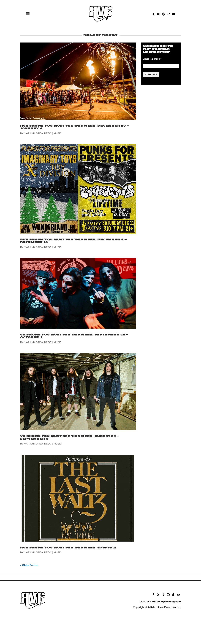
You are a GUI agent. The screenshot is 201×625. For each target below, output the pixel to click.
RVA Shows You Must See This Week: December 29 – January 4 (74, 127)
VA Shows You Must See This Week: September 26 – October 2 (74, 336)
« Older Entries (29, 565)
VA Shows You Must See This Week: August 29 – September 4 (69, 437)
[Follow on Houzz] (163, 13)
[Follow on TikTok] (168, 13)
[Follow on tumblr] (163, 594)
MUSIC (58, 133)
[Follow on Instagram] (158, 13)
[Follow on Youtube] (173, 13)
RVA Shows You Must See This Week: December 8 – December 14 (73, 241)
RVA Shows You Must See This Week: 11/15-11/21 (68, 547)
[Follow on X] (158, 594)
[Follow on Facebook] (153, 13)
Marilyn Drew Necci (38, 133)
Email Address (152, 58)
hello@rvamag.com (169, 601)
